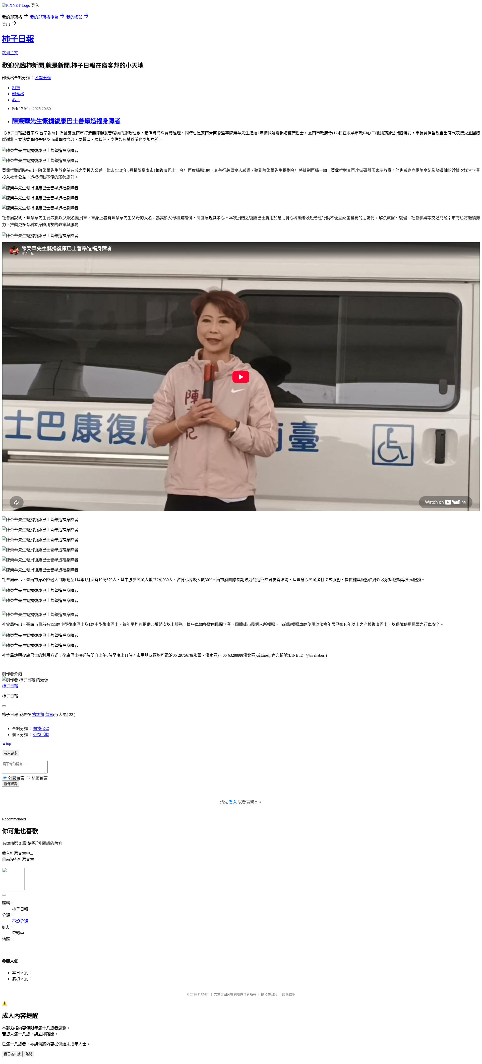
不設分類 (43, 78)
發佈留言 (10, 784)
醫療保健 (41, 728)
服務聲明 (288, 994)
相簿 (16, 88)
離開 (29, 1054)
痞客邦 (38, 714)
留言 (49, 714)
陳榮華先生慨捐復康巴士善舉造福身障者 (66, 121)
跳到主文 (10, 53)
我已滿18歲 (12, 1054)
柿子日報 (18, 38)
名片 (16, 100)
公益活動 (41, 735)
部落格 (18, 94)
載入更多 (10, 753)
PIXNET (203, 994)
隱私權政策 (269, 994)
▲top (6, 743)
